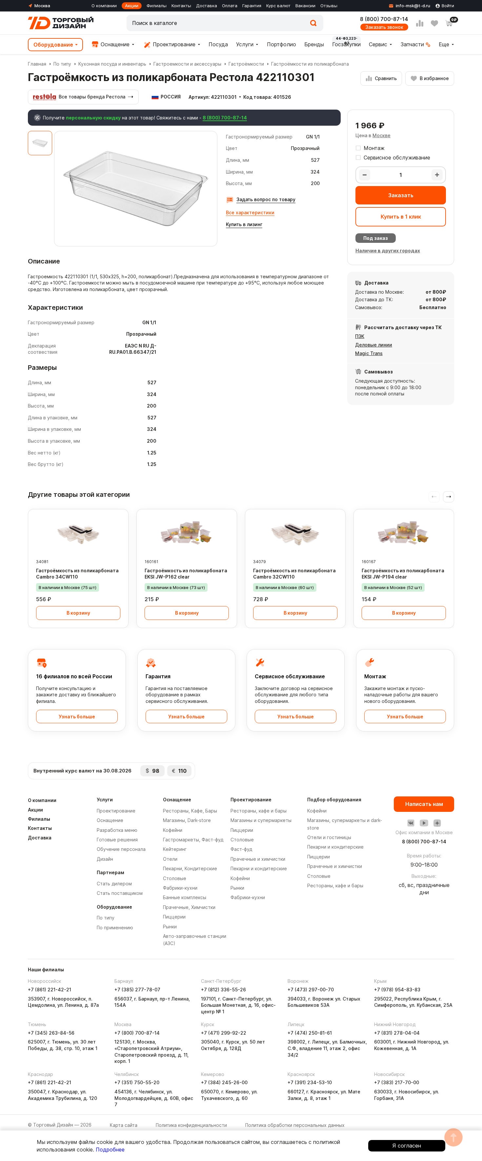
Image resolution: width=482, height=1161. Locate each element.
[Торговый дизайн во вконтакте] (410, 823)
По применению (115, 927)
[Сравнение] (420, 23)
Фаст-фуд (241, 849)
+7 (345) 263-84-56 (51, 1033)
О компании (104, 5)
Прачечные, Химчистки (189, 907)
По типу (62, 64)
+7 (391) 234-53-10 (310, 1082)
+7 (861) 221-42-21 (49, 989)
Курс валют (278, 5)
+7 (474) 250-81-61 (310, 1033)
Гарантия (251, 5)
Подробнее (110, 1149)
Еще (444, 44)
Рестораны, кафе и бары (259, 810)
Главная (37, 64)
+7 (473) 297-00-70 (311, 989)
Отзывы (328, 5)
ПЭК (359, 336)
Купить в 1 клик (401, 216)
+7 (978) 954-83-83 (397, 989)
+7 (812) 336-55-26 (223, 989)
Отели (170, 859)
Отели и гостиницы (329, 837)
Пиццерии (174, 916)
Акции (131, 5)
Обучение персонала (121, 849)
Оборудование (53, 44)
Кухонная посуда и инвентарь (112, 64)
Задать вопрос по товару (265, 199)
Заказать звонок (384, 27)
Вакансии (305, 5)
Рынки (170, 926)
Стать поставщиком (120, 893)
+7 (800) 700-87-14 (137, 1033)
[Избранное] (434, 23)
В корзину (78, 613)
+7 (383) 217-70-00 (396, 1082)
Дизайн (105, 859)
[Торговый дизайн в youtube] (424, 823)
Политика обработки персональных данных (295, 1125)
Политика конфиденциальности (191, 1125)
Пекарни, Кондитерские (190, 868)
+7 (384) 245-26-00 (224, 1082)
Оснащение (114, 44)
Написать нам (424, 804)
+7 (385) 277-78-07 (137, 989)
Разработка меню (117, 830)
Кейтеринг (175, 849)
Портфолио (281, 44)
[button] (448, 496)
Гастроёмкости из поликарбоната (310, 64)
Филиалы (157, 5)
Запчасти (412, 44)
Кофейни (172, 830)
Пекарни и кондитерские (259, 868)
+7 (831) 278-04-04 (397, 1033)
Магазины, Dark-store (187, 820)
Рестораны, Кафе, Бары (190, 810)
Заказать (400, 195)
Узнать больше (77, 716)
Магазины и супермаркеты (261, 820)
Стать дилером (114, 883)
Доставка (206, 5)
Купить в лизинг (244, 224)
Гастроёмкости (246, 64)
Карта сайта (123, 1125)
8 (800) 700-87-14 (384, 19)
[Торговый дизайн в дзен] (437, 823)
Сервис (378, 44)
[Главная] (60, 23)
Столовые (174, 878)
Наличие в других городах (387, 250)
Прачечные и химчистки (258, 859)
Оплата (229, 5)
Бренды (314, 44)
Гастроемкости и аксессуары (187, 64)
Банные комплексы (184, 897)
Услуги (244, 44)
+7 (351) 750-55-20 (136, 1082)
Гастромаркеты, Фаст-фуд (193, 839)
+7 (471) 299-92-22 (223, 1033)
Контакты (181, 5)
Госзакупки (346, 44)
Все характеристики (250, 212)
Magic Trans (369, 353)
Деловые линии (373, 345)
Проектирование (173, 44)
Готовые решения (117, 839)
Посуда (218, 44)
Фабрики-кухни (180, 888)
